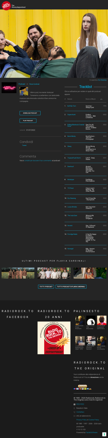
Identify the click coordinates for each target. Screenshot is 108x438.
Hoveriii (70, 225)
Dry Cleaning (72, 198)
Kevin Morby (72, 136)
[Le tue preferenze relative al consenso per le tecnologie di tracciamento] (104, 434)
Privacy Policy (81, 420)
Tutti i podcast (46, 286)
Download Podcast (30, 113)
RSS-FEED (80, 404)
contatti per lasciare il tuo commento (38, 161)
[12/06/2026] (54, 273)
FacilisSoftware (91, 432)
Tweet (24, 145)
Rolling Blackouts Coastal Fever (76, 125)
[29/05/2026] (90, 273)
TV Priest (71, 188)
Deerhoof (71, 166)
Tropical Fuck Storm (74, 158)
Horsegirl (70, 249)
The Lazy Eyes (72, 215)
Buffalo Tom (72, 106)
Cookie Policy (94, 420)
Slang (69, 146)
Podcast (22, 84)
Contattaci (80, 412)
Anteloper (71, 179)
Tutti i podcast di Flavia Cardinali (71, 286)
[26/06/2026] (18, 273)
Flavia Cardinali (34, 84)
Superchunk (72, 114)
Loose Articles (72, 207)
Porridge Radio (72, 234)
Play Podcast (28, 120)
